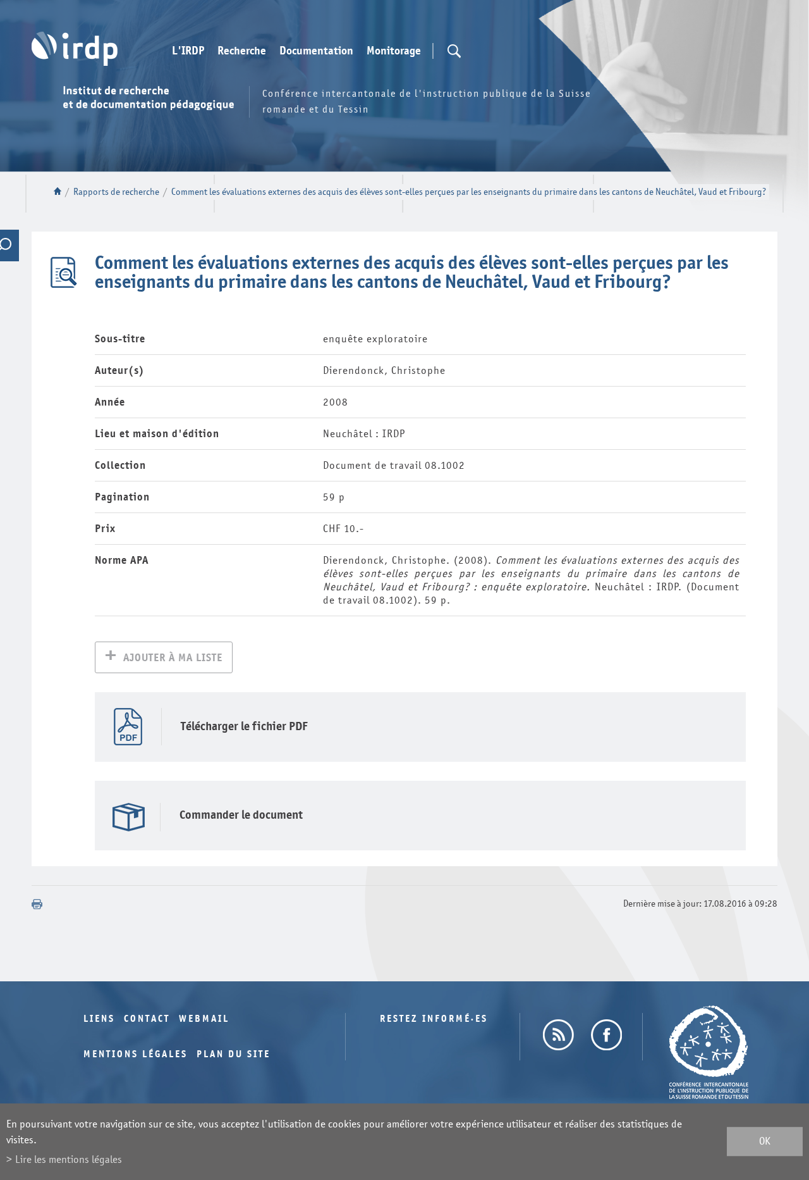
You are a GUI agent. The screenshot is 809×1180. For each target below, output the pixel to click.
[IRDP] (75, 49)
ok (764, 1141)
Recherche (241, 51)
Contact (147, 1019)
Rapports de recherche (116, 192)
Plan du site (234, 1054)
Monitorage (394, 51)
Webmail (204, 1019)
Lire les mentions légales (68, 1159)
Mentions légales (135, 1054)
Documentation (316, 51)
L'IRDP (188, 51)
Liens (99, 1019)
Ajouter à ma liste (172, 657)
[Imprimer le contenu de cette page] (37, 904)
